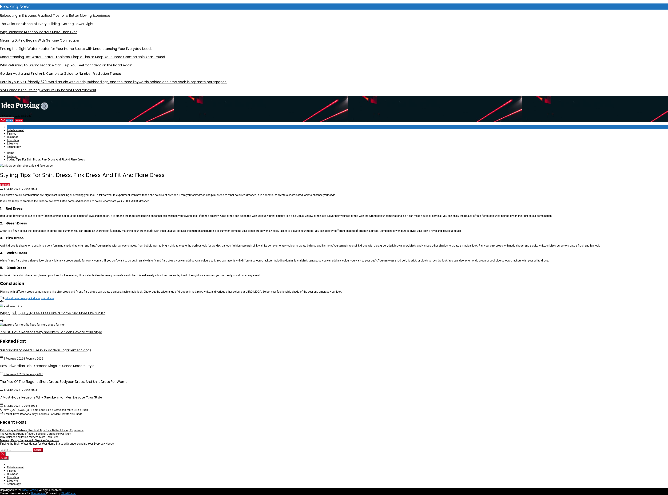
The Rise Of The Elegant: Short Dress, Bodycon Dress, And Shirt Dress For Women (64, 381)
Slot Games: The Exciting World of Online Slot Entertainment (48, 90)
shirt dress (47, 298)
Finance (11, 133)
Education (13, 140)
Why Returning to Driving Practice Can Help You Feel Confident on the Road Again (66, 65)
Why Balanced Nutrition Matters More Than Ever (38, 32)
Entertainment (15, 130)
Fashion (5, 184)
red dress (228, 216)
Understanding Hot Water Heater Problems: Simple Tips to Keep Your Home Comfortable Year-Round (82, 57)
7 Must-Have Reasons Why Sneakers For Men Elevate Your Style (51, 332)
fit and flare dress (16, 298)
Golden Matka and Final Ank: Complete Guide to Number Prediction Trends (60, 73)
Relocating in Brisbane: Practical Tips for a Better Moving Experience (55, 15)
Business (12, 137)
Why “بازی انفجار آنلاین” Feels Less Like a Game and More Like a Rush (52, 313)
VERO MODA (253, 291)
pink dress (496, 245)
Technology (14, 146)
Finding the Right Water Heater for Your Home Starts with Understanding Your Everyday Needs (76, 48)
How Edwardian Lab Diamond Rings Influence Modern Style (47, 366)
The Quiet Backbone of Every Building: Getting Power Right (47, 24)
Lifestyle (12, 143)
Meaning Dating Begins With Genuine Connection (39, 40)
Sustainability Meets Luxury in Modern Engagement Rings (45, 350)
